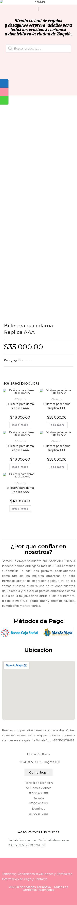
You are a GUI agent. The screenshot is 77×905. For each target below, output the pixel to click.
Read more (20, 424)
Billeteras (24, 360)
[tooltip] (4, 83)
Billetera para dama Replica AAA (20, 406)
